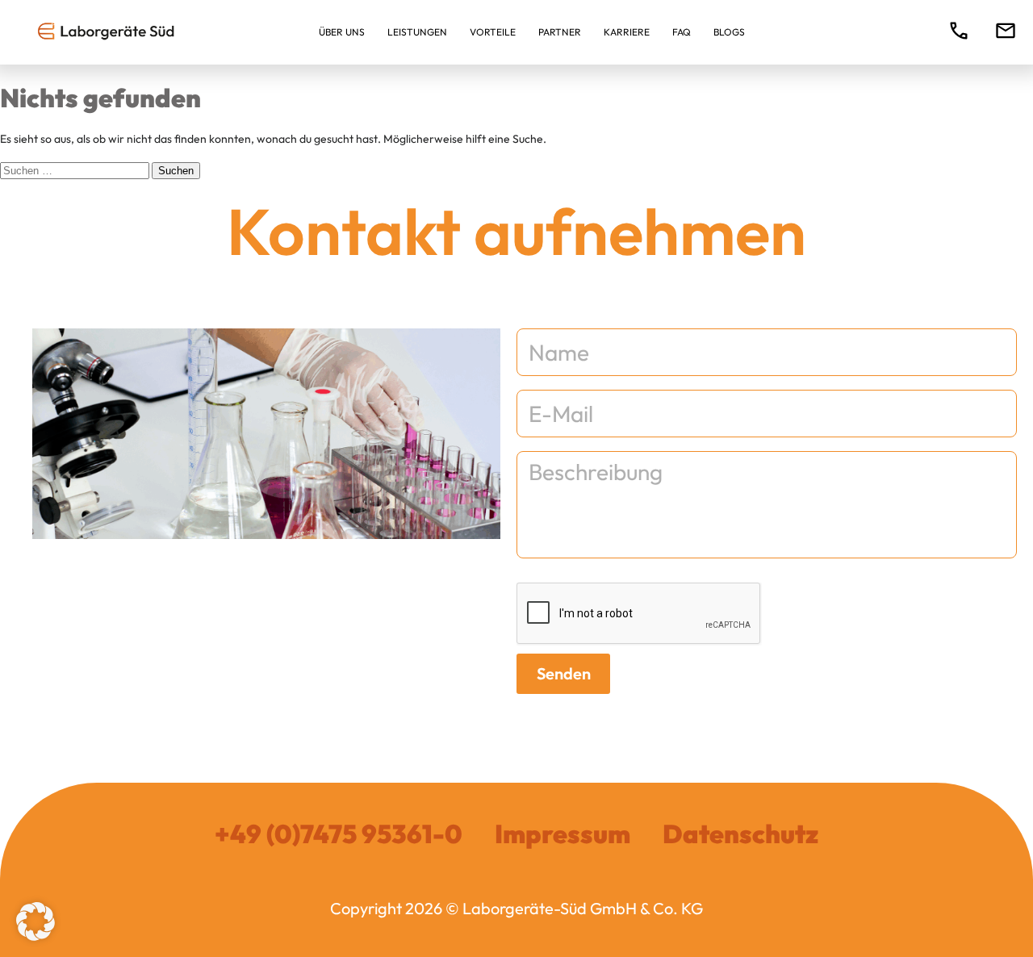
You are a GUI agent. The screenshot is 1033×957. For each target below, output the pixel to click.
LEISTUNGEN (417, 32)
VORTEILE (493, 32)
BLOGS (729, 32)
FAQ (681, 32)
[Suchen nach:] (76, 170)
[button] (35, 921)
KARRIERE (627, 32)
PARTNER (559, 32)
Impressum (562, 833)
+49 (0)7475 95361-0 (338, 833)
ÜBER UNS (342, 32)
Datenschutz (740, 833)
